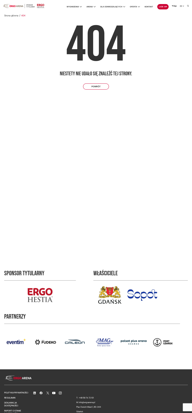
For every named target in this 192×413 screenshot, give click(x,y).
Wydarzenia (73, 7)
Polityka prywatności (16, 392)
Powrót (95, 86)
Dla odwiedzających (111, 7)
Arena (89, 7)
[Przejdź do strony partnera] (35, 342)
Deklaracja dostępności (11, 404)
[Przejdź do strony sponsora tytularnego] (40, 295)
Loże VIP (163, 7)
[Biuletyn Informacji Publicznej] (174, 6)
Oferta (133, 7)
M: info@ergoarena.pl (85, 402)
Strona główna (11, 15)
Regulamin (9, 398)
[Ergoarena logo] (13, 6)
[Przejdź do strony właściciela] (109, 295)
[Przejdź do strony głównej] (17, 378)
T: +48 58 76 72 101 (85, 398)
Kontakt (149, 7)
